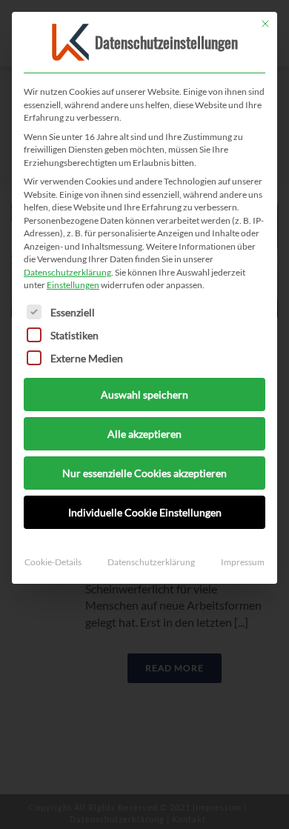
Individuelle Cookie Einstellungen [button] (145, 512)
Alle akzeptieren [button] (144, 433)
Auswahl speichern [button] (144, 394)
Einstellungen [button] (73, 284)
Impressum (243, 561)
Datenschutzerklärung (67, 272)
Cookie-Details (53, 561)
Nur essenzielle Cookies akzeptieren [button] (144, 473)
